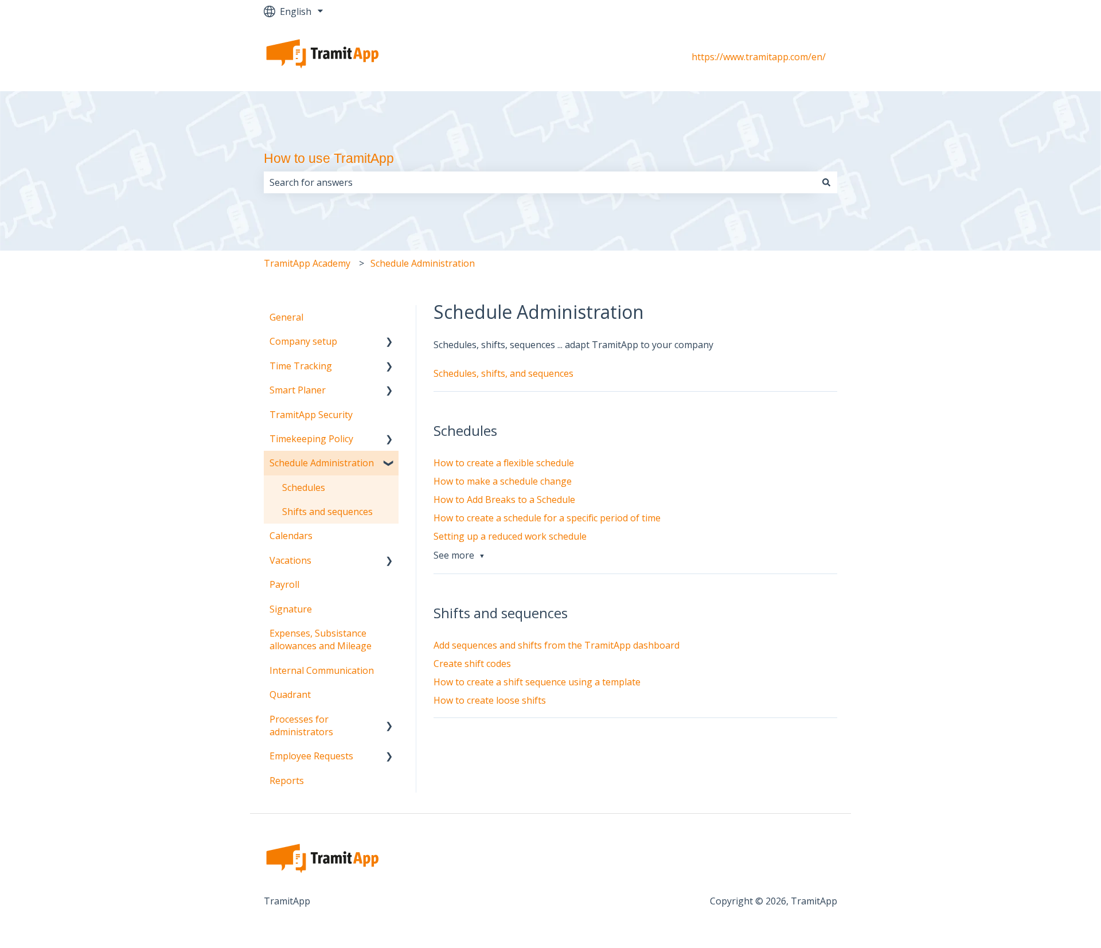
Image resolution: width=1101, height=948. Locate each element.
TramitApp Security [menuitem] (311, 414)
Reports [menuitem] (287, 780)
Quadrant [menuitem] (290, 694)
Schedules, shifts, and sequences (503, 373)
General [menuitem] (286, 317)
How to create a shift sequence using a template (537, 682)
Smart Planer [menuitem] (298, 390)
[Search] (826, 182)
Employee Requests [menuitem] (311, 756)
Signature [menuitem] (291, 609)
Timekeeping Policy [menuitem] (311, 438)
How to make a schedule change (503, 481)
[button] (389, 342)
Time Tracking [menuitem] (301, 366)
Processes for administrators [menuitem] (301, 725)
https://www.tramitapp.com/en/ (759, 56)
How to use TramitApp (329, 158)
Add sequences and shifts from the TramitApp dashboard (557, 645)
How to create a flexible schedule (504, 463)
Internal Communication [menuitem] (322, 670)
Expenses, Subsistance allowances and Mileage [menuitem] (321, 639)
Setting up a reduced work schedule (510, 536)
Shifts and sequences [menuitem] (327, 511)
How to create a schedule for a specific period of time (547, 518)
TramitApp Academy (307, 263)
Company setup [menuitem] (303, 341)
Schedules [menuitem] (303, 487)
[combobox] (539, 182)
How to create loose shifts (490, 700)
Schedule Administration (422, 263)
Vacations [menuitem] (290, 560)
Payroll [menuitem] (284, 584)
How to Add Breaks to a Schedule (504, 499)
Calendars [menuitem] (291, 535)
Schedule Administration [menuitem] (322, 463)
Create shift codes (472, 663)
